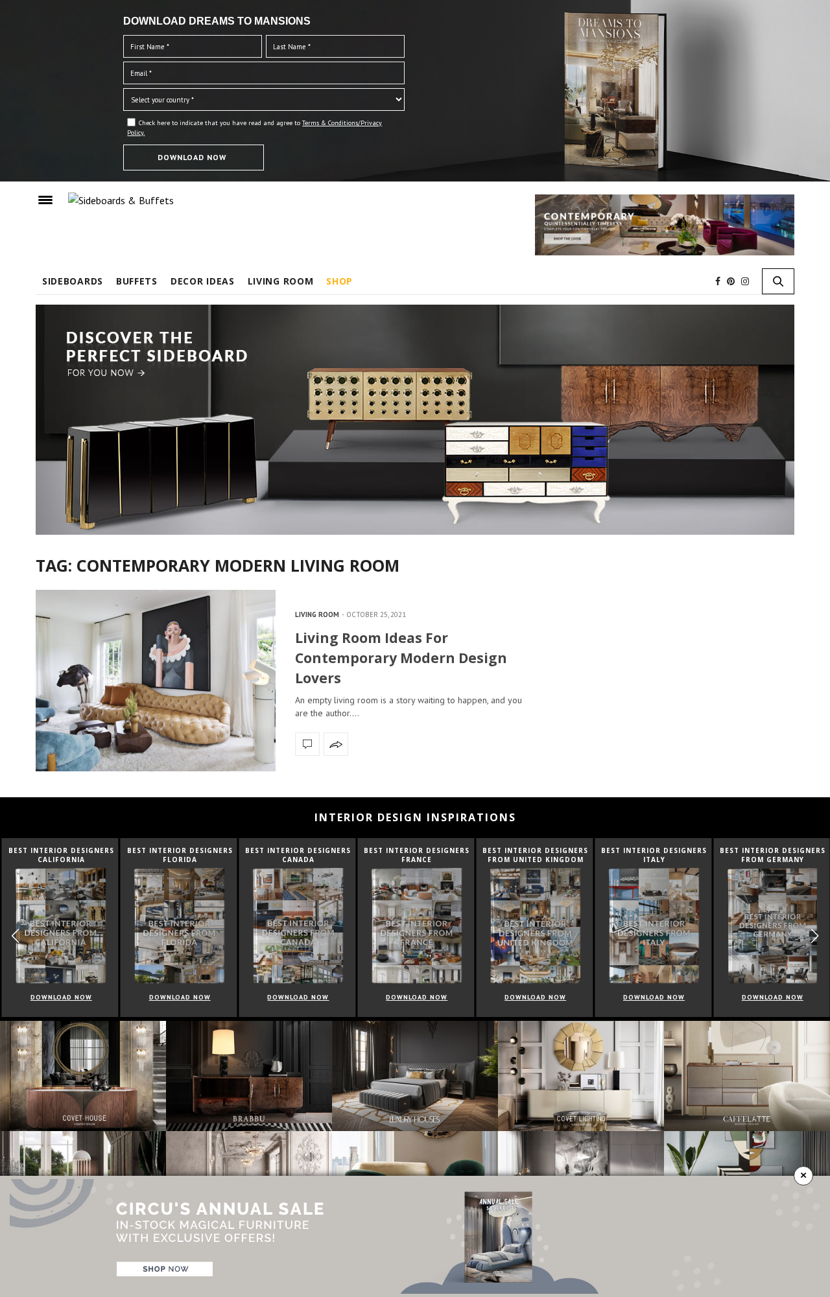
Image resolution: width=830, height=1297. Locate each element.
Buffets (137, 281)
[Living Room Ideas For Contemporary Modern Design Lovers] (156, 680)
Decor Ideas (203, 281)
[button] (815, 936)
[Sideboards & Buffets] (121, 199)
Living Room (281, 281)
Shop (339, 281)
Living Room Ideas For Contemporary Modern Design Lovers (401, 658)
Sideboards (72, 281)
